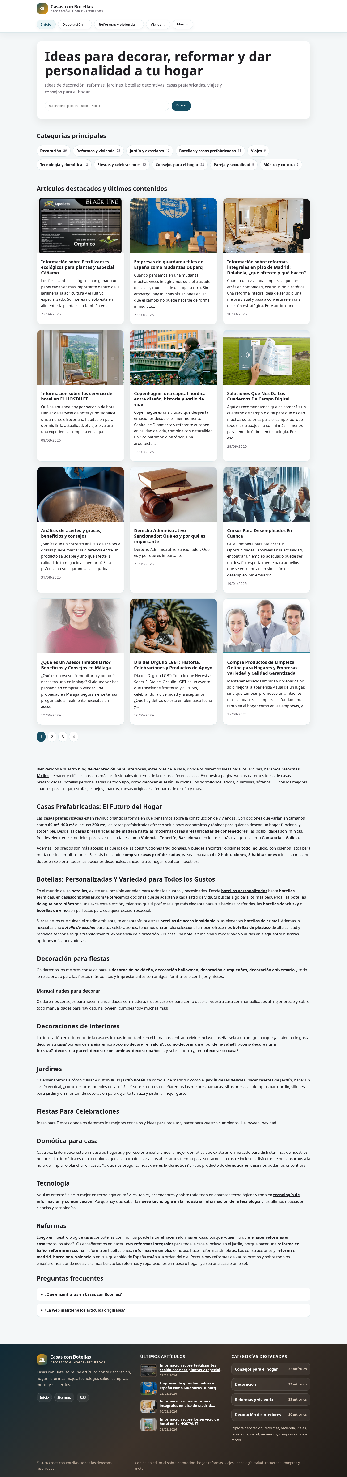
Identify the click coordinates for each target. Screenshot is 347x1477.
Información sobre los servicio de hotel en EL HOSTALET (76, 396)
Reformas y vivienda (117, 24)
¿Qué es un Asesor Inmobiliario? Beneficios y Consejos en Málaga (76, 664)
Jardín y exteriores (150, 150)
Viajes (156, 24)
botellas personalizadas (244, 890)
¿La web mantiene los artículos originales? (85, 1310)
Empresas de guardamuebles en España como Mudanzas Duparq (168, 264)
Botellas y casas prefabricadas (210, 150)
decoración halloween (176, 969)
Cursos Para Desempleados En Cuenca (259, 533)
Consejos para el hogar (180, 164)
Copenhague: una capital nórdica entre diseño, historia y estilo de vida (170, 398)
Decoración (73, 24)
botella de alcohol (78, 927)
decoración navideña (132, 969)
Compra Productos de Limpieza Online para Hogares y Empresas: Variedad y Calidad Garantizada (263, 667)
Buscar (181, 105)
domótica (66, 1152)
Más (180, 24)
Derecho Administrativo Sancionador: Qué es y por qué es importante (169, 535)
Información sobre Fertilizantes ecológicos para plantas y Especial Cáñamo (77, 267)
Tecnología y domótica (64, 164)
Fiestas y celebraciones (121, 164)
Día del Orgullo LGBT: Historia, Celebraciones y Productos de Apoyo (173, 664)
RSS (83, 1397)
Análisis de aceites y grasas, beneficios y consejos (71, 533)
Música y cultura (281, 164)
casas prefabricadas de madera (106, 831)
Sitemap (64, 1397)
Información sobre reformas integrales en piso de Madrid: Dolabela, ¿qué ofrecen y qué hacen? (266, 267)
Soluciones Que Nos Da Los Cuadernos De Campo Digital (258, 396)
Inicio (46, 24)
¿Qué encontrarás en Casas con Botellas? (83, 1294)
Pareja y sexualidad (234, 164)
